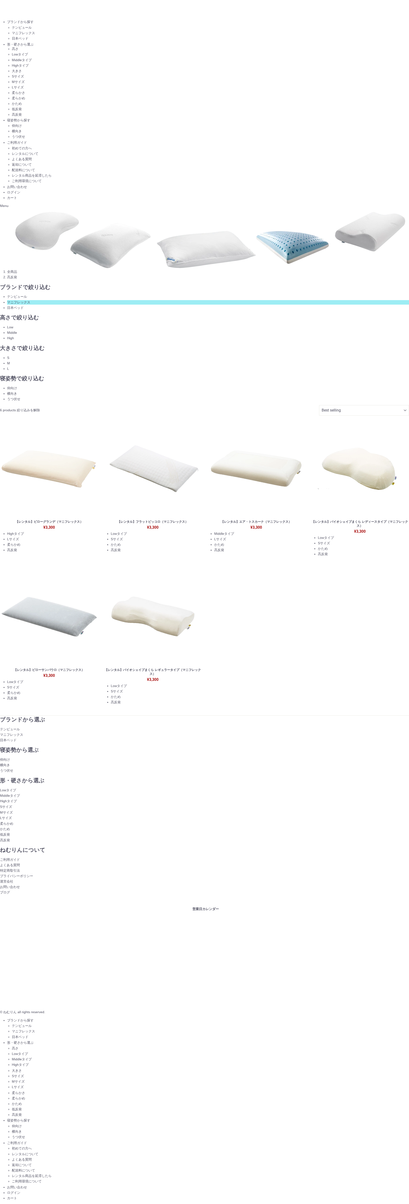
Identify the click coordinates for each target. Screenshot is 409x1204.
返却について (22, 164)
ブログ (5, 892)
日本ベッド (20, 38)
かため (17, 103)
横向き (17, 131)
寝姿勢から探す (18, 120)
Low (10, 327)
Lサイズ (18, 87)
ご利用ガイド (17, 142)
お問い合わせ (17, 187)
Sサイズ (18, 76)
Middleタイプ (22, 60)
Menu (4, 206)
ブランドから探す (20, 22)
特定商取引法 (10, 870)
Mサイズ (18, 82)
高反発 (17, 114)
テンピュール (22, 27)
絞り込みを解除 (28, 410)
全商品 (12, 272)
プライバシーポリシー (16, 876)
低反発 (17, 109)
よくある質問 (22, 159)
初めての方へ (22, 148)
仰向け (17, 126)
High (10, 338)
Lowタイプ (20, 54)
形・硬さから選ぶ (20, 44)
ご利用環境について (27, 181)
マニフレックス (23, 33)
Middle (12, 332)
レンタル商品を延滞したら (32, 175)
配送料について (23, 170)
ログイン (13, 192)
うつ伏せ (18, 136)
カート (12, 198)
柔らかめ (18, 98)
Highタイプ (20, 65)
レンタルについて (25, 154)
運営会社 (6, 881)
